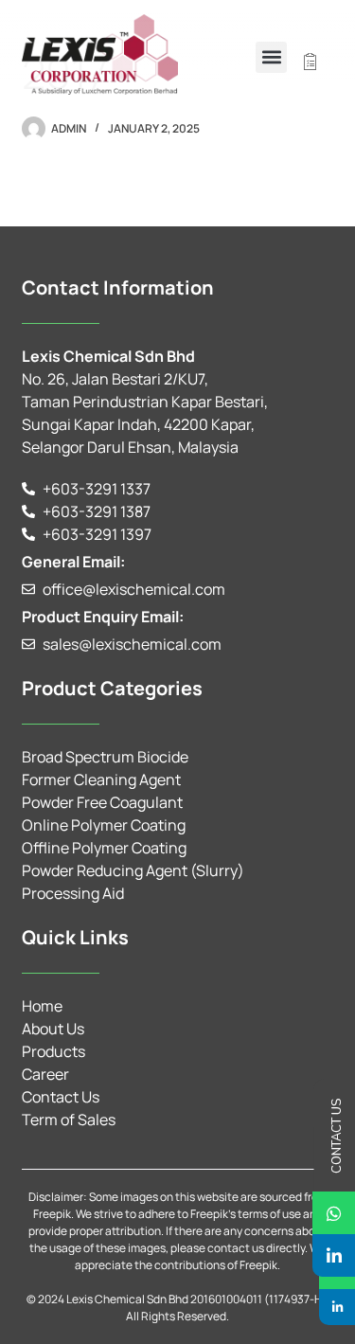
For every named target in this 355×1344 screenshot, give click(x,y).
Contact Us (60, 1096)
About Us (53, 1028)
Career (45, 1074)
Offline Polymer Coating (104, 847)
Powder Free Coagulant (102, 802)
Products (53, 1051)
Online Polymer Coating (104, 825)
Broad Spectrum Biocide (105, 756)
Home (42, 1005)
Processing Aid (73, 893)
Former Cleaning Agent (101, 779)
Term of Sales (68, 1119)
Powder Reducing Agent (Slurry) (133, 870)
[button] (271, 57)
